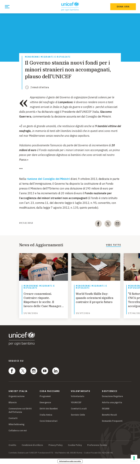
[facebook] (98, 224)
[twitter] (107, 224)
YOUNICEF (76, 402)
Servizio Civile (78, 414)
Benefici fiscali (109, 414)
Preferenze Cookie (97, 445)
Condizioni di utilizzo (32, 445)
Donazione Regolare (112, 396)
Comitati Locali (79, 408)
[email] (117, 224)
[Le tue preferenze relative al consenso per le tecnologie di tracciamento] (134, 458)
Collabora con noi (18, 430)
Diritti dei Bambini (49, 408)
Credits (12, 445)
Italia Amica (46, 414)
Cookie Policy (75, 445)
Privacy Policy (55, 445)
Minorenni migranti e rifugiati (48, 57)
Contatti (13, 418)
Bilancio (13, 402)
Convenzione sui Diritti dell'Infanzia (20, 410)
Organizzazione (17, 396)
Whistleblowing (16, 424)
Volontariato (77, 396)
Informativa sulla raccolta (70, 461)
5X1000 (105, 408)
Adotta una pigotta (112, 402)
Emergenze (45, 402)
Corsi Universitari (48, 421)
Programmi (45, 396)
